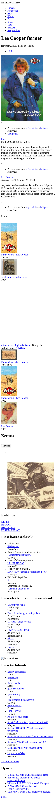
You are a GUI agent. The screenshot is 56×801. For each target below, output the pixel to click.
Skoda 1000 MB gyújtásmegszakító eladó (27, 774)
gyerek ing (12, 677)
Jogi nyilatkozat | (23, 345)
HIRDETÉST (8, 527)
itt (8, 580)
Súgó (10, 22)
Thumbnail (12, 133)
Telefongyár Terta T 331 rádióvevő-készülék (29, 791)
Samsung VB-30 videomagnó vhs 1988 (26, 742)
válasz (10, 638)
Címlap (11, 8)
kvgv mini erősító (16, 753)
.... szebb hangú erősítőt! (19, 621)
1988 (9, 51)
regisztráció (31, 128)
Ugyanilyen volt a (16, 604)
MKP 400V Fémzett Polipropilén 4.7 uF (27, 571)
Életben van (13, 546)
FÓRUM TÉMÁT (10, 530)
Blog (9, 13)
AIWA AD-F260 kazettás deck (22, 786)
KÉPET (5, 521)
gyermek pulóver (15, 688)
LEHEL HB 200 (15, 563)
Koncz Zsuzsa (14, 705)
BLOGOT (6, 524)
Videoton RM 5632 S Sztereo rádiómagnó (28, 783)
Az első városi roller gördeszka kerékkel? (27, 722)
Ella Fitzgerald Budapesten (20, 700)
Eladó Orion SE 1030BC (19, 630)
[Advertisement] (28, 312)
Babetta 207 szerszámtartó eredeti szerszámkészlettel (23, 779)
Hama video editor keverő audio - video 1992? (30, 736)
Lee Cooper (7, 177)
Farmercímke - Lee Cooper (14, 254)
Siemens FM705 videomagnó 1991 (24, 747)
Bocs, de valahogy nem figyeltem (23, 613)
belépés (43, 128)
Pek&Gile (20, 348)
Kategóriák (12, 10)
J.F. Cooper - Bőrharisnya (14, 277)
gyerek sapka (13, 683)
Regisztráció (13, 30)
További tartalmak (10, 761)
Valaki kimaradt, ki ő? (18, 588)
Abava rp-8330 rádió (17, 716)
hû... (3, 139)
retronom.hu (7, 345)
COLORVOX (14, 711)
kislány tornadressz (16, 671)
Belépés (11, 27)
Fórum (10, 16)
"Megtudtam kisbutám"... (19, 555)
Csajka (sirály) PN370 (18, 789)
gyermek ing (13, 694)
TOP (9, 24)
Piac (9, 19)
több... (4, 797)
